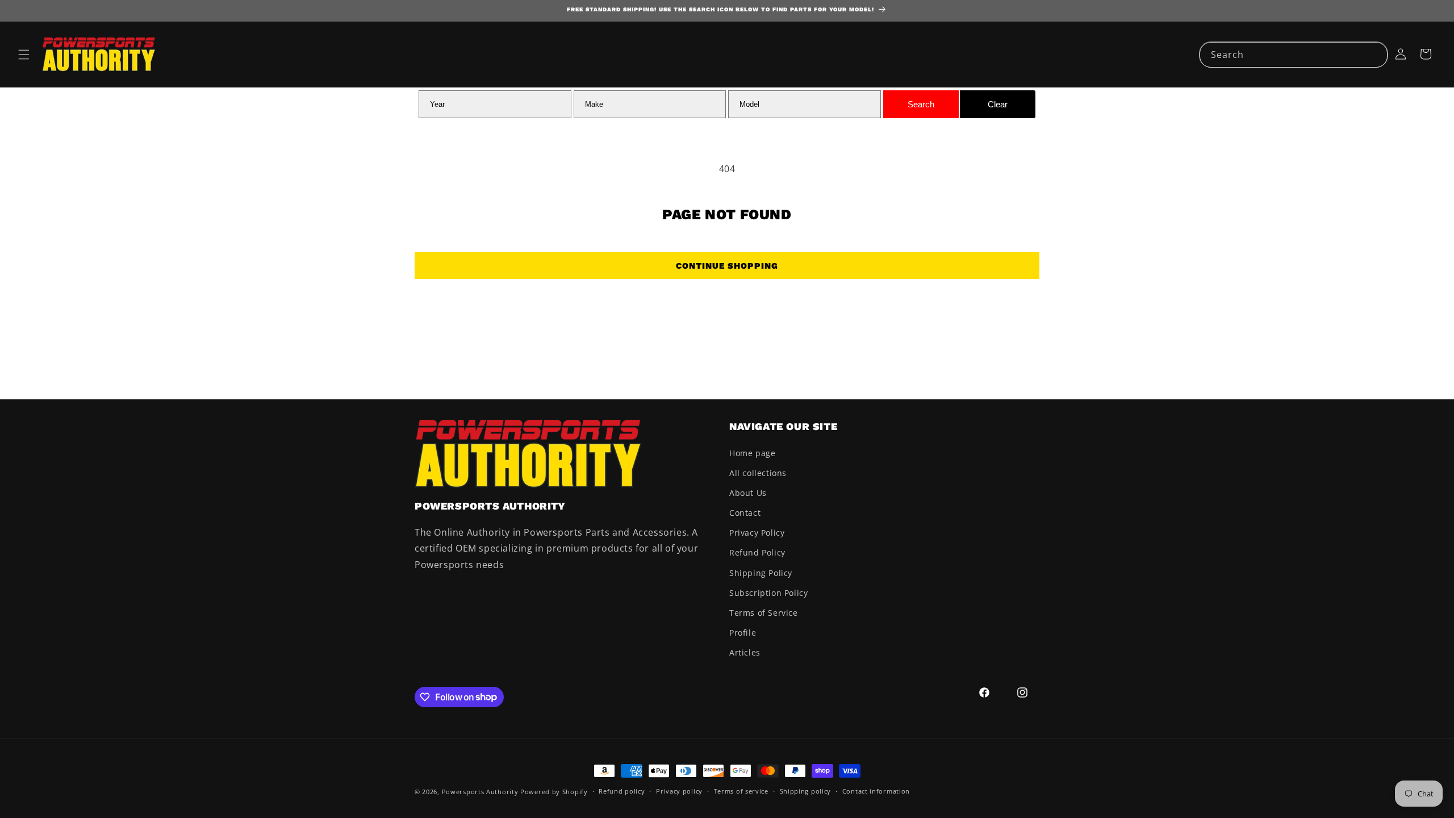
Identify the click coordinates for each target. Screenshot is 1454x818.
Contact (745, 512)
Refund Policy (757, 552)
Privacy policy (679, 791)
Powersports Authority (480, 791)
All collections (758, 473)
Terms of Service (763, 612)
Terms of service (741, 791)
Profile (742, 632)
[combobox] (1294, 55)
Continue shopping (727, 266)
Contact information (876, 791)
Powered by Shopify (554, 791)
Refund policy (622, 791)
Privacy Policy (756, 532)
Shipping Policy (760, 572)
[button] (23, 54)
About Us (748, 492)
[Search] (1375, 54)
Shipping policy (806, 791)
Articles (745, 652)
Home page (752, 453)
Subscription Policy (768, 592)
